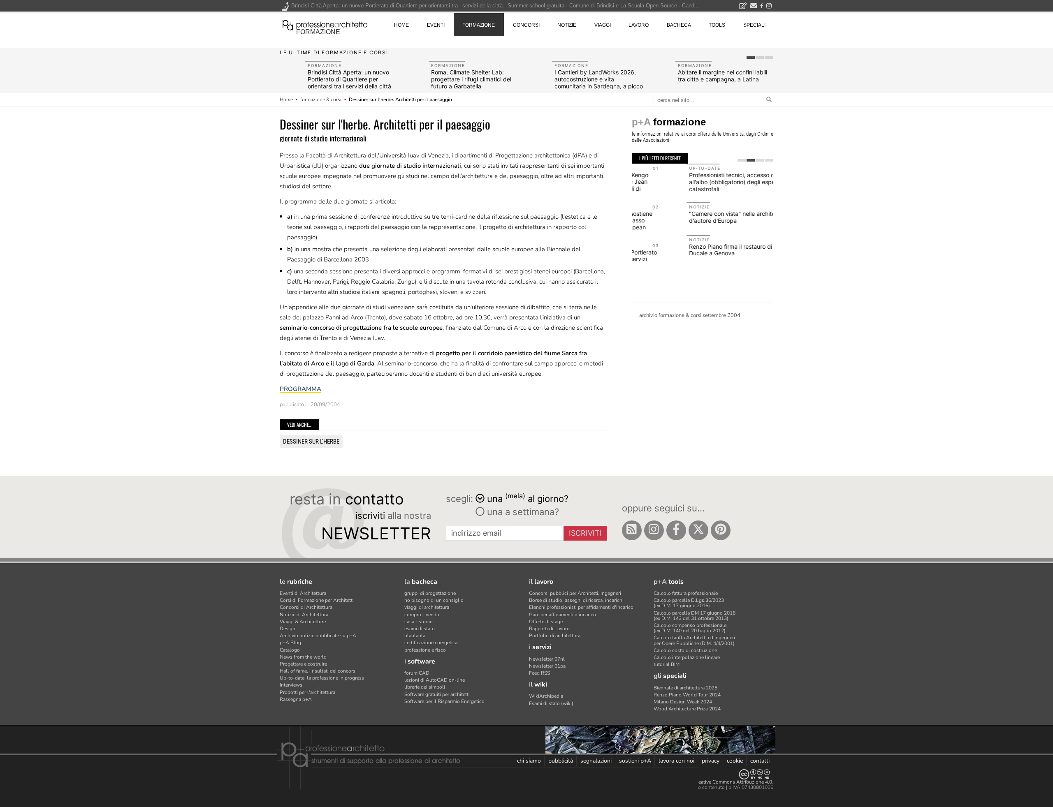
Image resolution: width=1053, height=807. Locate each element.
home (401, 25)
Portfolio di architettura (554, 635)
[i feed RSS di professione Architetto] (632, 530)
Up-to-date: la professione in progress (322, 678)
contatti (760, 761)
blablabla (414, 635)
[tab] (751, 57)
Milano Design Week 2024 (683, 701)
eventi (436, 25)
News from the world (303, 657)
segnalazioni (596, 761)
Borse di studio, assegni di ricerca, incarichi (576, 600)
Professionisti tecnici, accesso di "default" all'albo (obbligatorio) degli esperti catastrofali (690, 181)
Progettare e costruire (303, 664)
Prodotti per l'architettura (307, 692)
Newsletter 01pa (547, 666)
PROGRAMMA (300, 389)
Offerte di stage (546, 621)
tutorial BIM (667, 664)
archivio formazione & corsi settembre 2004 (689, 315)
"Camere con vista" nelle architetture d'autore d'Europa (683, 217)
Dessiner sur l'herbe (311, 441)
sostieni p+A (635, 761)
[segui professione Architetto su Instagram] (654, 530)
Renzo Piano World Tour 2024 (687, 694)
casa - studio (418, 621)
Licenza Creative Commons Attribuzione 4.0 (723, 782)
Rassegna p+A (296, 699)
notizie (566, 25)
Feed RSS (539, 673)
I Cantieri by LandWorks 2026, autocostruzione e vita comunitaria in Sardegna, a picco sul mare (598, 82)
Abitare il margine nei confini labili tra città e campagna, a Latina (722, 76)
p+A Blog (290, 642)
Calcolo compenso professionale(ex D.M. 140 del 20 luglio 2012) (690, 628)
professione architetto (325, 24)
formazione (318, 31)
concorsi (526, 25)
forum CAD (416, 673)
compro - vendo (421, 614)
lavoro (639, 25)
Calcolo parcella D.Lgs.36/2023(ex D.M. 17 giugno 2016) (689, 603)
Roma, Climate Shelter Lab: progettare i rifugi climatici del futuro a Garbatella (471, 79)
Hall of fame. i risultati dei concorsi (318, 671)
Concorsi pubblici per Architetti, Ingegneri (575, 593)
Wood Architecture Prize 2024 (687, 708)
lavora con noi (676, 761)
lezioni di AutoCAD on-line (434, 680)
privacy (710, 761)
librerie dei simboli (424, 687)
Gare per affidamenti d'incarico (562, 614)
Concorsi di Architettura (306, 607)
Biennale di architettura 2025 (685, 687)
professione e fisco (425, 650)
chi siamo (529, 761)
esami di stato (419, 628)
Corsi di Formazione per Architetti (317, 600)
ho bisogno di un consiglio (434, 600)
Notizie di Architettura (304, 614)
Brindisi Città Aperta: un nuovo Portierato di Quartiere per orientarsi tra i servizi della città (349, 79)
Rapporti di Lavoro (549, 628)
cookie (735, 761)
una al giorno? (527, 498)
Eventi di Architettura (303, 593)
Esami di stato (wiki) (551, 703)
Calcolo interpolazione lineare (687, 657)
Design (287, 628)
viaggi (602, 25)
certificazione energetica (430, 642)
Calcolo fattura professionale (686, 593)
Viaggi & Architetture (303, 621)
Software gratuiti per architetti (437, 694)
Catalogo (290, 650)
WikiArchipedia (546, 696)
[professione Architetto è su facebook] (676, 530)
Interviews (291, 685)
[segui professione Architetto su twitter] (698, 530)
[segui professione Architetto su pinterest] (721, 530)
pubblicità (560, 761)
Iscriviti (585, 533)
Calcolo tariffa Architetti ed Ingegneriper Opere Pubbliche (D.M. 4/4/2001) (694, 640)
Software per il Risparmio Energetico (444, 701)
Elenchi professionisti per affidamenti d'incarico (581, 607)
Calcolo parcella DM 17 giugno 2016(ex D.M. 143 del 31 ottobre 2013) (694, 616)
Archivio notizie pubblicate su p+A (318, 635)
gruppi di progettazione (430, 593)
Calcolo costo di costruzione (685, 650)
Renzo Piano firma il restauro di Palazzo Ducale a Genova (687, 250)
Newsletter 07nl (547, 659)
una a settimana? (522, 511)
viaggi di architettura (426, 607)
